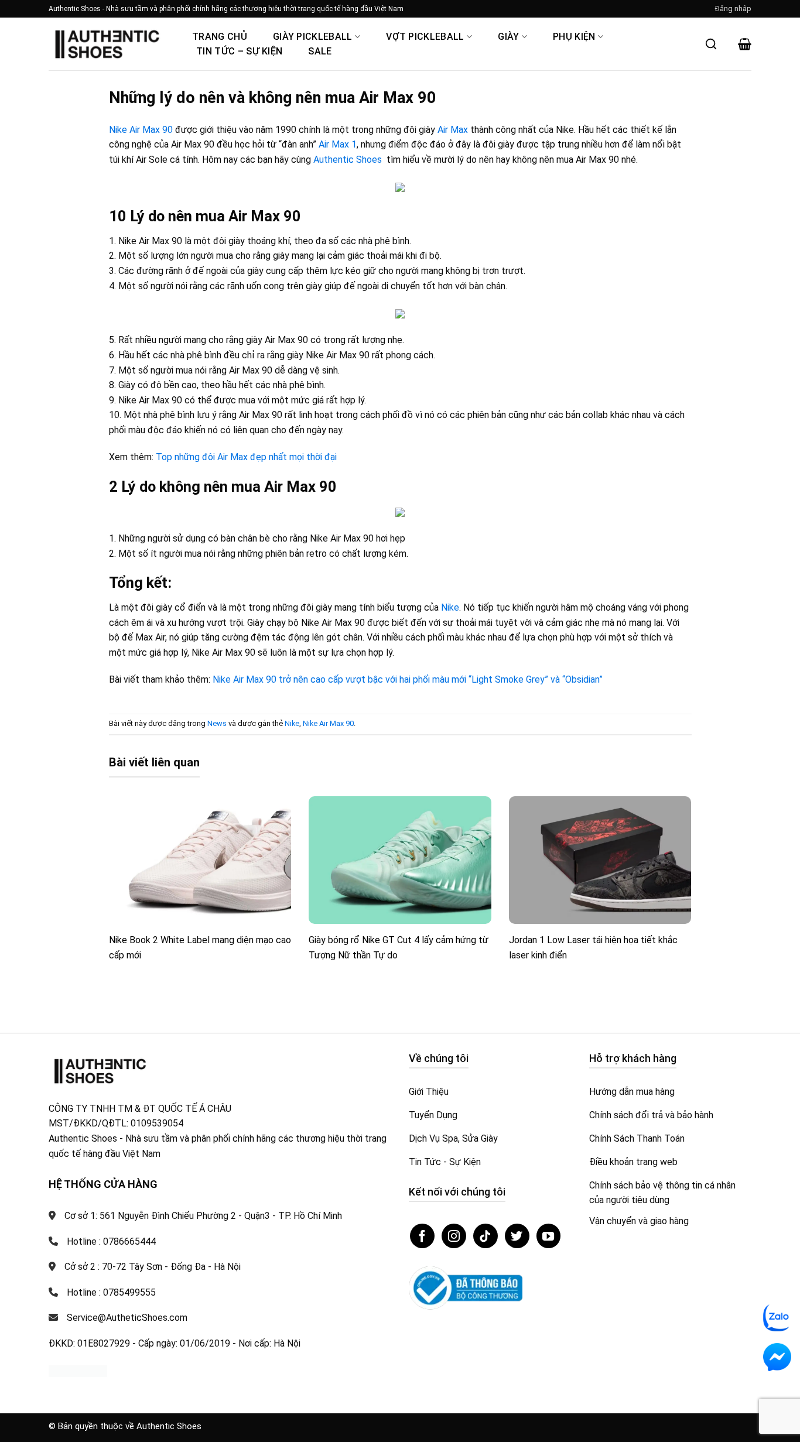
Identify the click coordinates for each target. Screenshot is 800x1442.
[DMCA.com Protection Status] (78, 1370)
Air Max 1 (338, 144)
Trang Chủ (219, 36)
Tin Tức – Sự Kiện (239, 51)
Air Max (452, 129)
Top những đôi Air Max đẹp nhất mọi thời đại (246, 457)
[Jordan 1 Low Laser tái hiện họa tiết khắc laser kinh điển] (600, 860)
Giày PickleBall (313, 36)
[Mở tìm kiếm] (711, 44)
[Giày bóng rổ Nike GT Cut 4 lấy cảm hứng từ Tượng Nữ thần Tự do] (400, 860)
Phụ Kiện (574, 36)
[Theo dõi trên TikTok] (485, 1236)
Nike (450, 607)
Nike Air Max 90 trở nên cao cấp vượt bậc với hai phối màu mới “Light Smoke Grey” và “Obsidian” (408, 679)
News (217, 723)
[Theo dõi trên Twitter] (517, 1236)
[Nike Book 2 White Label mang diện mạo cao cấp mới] (200, 860)
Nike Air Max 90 (141, 129)
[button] (733, 9)
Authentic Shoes (347, 159)
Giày (508, 36)
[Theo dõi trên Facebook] (422, 1236)
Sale (319, 51)
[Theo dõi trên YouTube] (548, 1236)
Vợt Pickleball (425, 36)
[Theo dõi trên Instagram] (454, 1236)
